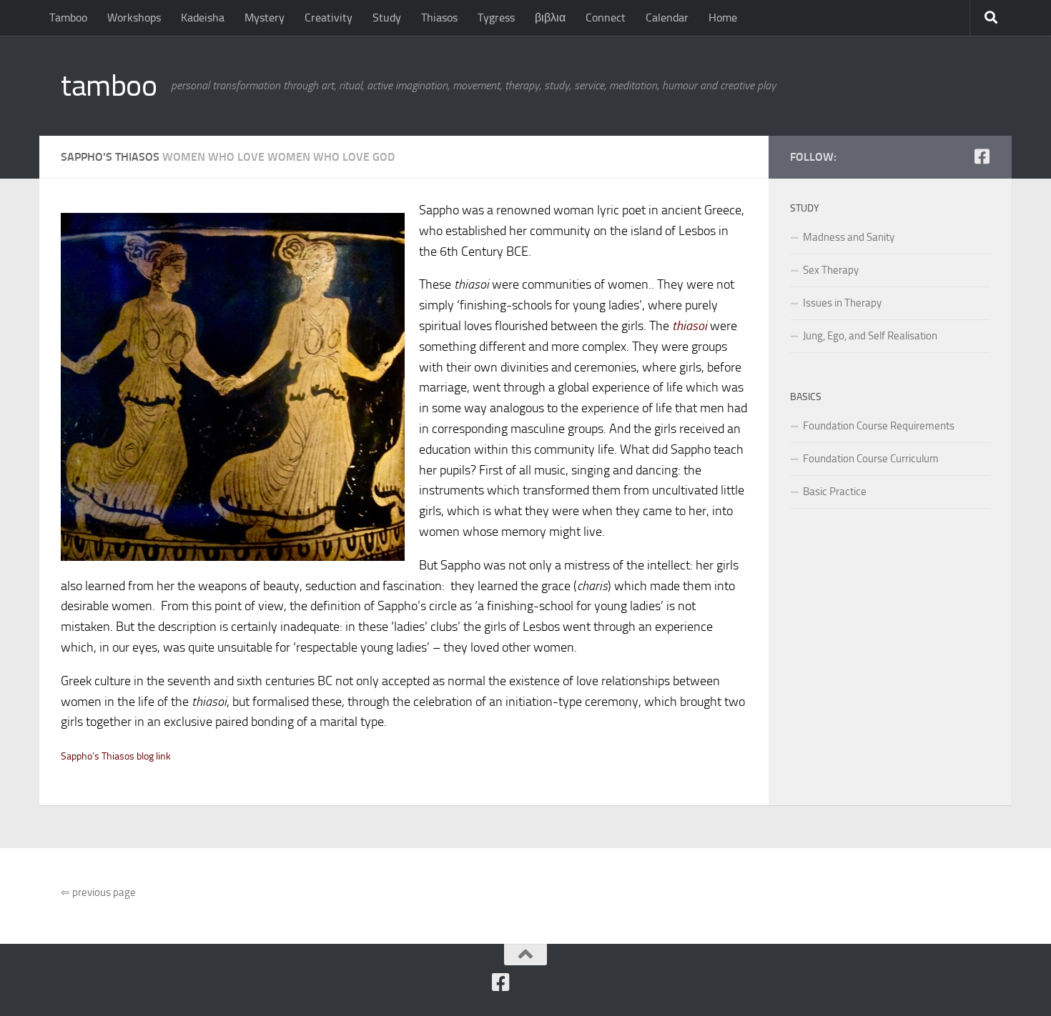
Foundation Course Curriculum (871, 458)
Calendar (667, 17)
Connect (606, 17)
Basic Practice (835, 491)
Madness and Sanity (848, 237)
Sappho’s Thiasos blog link (116, 756)
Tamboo (68, 17)
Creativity (328, 17)
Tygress (496, 17)
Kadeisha (202, 17)
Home (723, 17)
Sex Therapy (831, 270)
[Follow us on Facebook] (981, 156)
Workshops (134, 17)
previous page (98, 892)
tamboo (109, 86)
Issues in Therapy (842, 303)
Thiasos (439, 17)
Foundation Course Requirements (878, 425)
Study (386, 17)
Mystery (265, 17)
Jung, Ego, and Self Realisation (870, 335)
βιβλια (550, 17)
